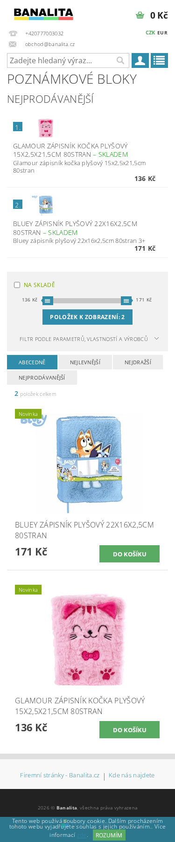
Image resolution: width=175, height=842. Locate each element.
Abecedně (32, 362)
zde (82, 835)
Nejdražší (138, 362)
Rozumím (109, 835)
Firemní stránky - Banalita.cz (59, 775)
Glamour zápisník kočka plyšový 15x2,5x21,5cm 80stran (70, 150)
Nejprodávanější (42, 377)
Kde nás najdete (132, 775)
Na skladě (39, 285)
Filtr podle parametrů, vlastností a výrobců (84, 338)
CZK (150, 32)
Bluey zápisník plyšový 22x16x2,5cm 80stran (75, 228)
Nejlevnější (85, 362)
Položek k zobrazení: (87, 317)
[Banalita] (44, 12)
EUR (162, 32)
